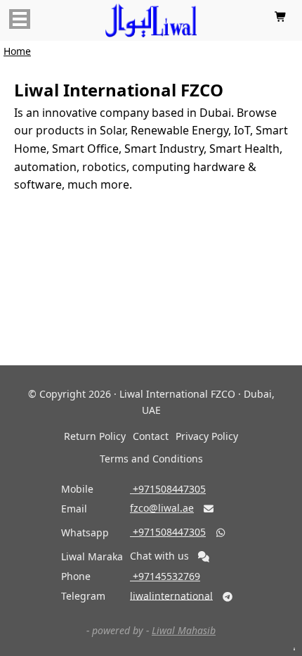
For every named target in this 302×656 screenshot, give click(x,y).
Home (17, 51)
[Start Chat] (203, 556)
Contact (151, 436)
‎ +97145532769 (165, 576)
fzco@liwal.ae (162, 508)
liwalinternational (171, 595)
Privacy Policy (207, 436)
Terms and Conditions (151, 458)
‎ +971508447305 (168, 489)
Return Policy (95, 436)
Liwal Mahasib (184, 630)
